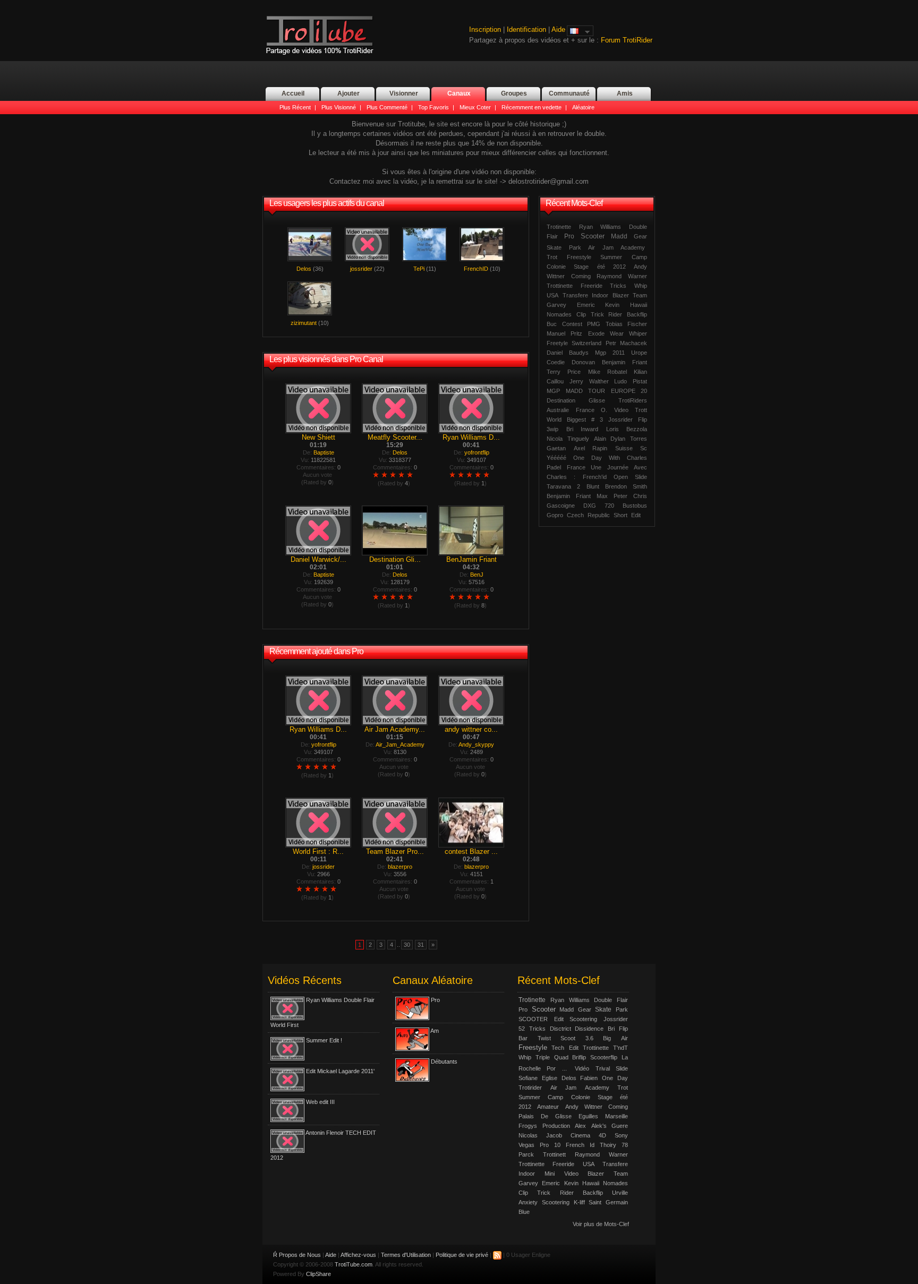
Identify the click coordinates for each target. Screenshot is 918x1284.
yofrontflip (476, 452)
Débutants (444, 1061)
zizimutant (304, 323)
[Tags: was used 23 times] (573, 1066)
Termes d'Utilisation (406, 1255)
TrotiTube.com (353, 1264)
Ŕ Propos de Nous (297, 1255)
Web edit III (320, 1102)
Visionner (403, 93)
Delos (303, 269)
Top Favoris (433, 107)
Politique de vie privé (462, 1255)
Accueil (293, 93)
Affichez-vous (358, 1255)
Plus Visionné (338, 107)
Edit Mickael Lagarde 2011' (340, 1071)
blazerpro (400, 866)
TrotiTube (319, 36)
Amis (625, 93)
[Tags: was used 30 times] (647, 245)
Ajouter (348, 93)
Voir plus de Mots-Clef (601, 1224)
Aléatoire (583, 107)
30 (407, 944)
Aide (558, 29)
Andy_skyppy (476, 744)
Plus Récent (295, 107)
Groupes (514, 93)
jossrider (361, 269)
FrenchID (476, 269)
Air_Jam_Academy (400, 744)
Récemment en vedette (532, 107)
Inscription (485, 29)
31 (421, 944)
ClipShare (318, 1274)
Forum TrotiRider (626, 40)
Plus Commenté (387, 107)
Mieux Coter (475, 107)
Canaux (459, 93)
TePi (418, 269)
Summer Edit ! (324, 1040)
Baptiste (323, 452)
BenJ (476, 574)
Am (434, 1031)
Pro (435, 1000)
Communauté (569, 93)
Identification (526, 29)
